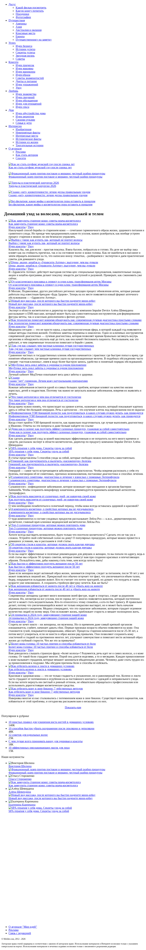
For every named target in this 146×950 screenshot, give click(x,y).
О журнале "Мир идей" (23, 926)
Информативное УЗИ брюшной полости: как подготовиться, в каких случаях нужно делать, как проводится (74, 416)
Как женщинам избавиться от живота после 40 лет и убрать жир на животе (54, 589)
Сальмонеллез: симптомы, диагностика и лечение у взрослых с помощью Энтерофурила (62, 480)
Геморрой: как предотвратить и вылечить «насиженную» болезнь (48, 464)
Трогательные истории (29, 145)
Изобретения (23, 129)
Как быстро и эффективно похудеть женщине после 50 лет (44, 566)
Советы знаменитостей (30, 78)
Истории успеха (25, 49)
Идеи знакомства (26, 94)
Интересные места (27, 135)
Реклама (21, 151)
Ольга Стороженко (20, 779)
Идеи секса (22, 106)
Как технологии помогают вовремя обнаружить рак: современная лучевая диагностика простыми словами (74, 323)
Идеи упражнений (27, 84)
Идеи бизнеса (24, 46)
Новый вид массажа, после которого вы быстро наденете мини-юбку (51, 304)
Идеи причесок (25, 65)
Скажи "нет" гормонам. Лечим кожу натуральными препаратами (48, 380)
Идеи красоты (17, 227)
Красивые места (25, 33)
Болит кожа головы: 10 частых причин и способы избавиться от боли (51, 646)
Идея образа (23, 74)
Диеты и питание (26, 81)
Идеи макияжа (24, 68)
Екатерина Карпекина (22, 804)
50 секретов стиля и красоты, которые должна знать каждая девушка (50, 547)
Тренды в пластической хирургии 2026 (32, 185)
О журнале (15, 148)
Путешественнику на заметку (34, 39)
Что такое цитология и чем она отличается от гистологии (43, 400)
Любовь (13, 90)
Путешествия (17, 20)
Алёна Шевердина (20, 791)
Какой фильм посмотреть (31, 7)
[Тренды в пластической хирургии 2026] (34, 182)
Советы (20, 58)
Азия (19, 26)
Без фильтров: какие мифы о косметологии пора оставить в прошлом (50, 204)
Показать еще (73, 707)
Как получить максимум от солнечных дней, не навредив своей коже (51, 499)
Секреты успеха (25, 52)
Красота (13, 62)
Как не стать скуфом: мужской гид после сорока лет (40, 167)
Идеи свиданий (25, 97)
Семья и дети (24, 122)
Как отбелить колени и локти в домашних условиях (40, 669)
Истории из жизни (27, 142)
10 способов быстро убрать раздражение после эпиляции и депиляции (51, 728)
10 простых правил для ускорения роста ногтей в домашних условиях (51, 722)
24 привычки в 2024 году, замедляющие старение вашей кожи (46, 618)
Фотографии (23, 17)
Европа (20, 36)
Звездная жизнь (25, 55)
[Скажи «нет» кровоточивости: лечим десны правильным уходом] (49, 192)
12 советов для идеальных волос (28, 734)
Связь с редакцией (20, 933)
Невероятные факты (28, 132)
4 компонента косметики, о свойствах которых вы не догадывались (50, 512)
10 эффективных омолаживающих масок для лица (39, 747)
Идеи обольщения (27, 100)
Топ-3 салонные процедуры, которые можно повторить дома (45, 528)
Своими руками (25, 119)
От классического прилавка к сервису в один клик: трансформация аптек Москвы (59, 284)
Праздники (22, 13)
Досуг (12, 4)
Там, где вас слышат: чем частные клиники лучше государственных (50, 348)
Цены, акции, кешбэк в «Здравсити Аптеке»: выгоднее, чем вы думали (52, 265)
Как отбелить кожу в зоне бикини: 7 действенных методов (44, 691)
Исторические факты (28, 138)
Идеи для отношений (28, 103)
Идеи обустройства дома (31, 113)
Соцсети (21, 158)
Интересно (15, 126)
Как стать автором (27, 154)
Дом (11, 110)
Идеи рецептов (25, 116)
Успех (12, 42)
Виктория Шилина (20, 766)
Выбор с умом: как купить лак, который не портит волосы (44, 243)
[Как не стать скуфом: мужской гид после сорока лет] (42, 164)
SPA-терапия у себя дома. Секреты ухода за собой (39, 451)
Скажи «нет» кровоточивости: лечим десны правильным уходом (48, 195)
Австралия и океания (28, 30)
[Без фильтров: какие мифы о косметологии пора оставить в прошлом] (52, 201)
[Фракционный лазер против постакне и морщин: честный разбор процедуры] (57, 173)
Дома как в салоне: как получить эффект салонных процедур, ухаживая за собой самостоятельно (67, 432)
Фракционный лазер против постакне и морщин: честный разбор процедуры (55, 176)
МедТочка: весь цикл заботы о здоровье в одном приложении (46, 368)
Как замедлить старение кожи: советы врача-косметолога (43, 223)
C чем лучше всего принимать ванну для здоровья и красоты (46, 741)
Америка (21, 23)
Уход (18, 87)
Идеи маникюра (25, 71)
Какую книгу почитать (30, 10)
